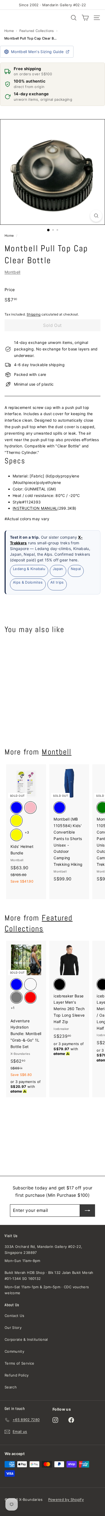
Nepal (76, 569)
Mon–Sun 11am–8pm (22, 1260)
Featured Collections (36, 31)
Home (9, 31)
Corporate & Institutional (26, 1339)
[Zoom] (96, 216)
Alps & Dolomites (28, 582)
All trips (57, 582)
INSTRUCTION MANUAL (35, 508)
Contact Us (14, 1315)
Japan (58, 569)
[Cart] (85, 18)
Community (14, 1351)
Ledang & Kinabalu (29, 569)
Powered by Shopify (66, 1499)
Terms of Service (19, 1363)
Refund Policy (17, 1375)
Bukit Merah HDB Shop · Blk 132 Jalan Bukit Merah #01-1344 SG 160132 (49, 1275)
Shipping (34, 314)
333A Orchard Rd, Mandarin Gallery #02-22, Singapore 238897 (43, 1249)
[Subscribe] (87, 1210)
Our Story (13, 1327)
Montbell (12, 272)
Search (11, 1387)
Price (10, 289)
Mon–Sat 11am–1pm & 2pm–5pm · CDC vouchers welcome (47, 1290)
